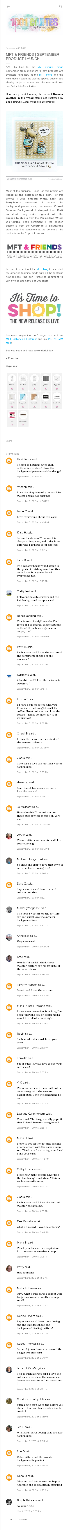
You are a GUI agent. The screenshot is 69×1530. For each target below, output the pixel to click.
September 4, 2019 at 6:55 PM (32, 1211)
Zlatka (21, 758)
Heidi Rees (24, 459)
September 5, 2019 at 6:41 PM (32, 1416)
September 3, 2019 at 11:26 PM (33, 873)
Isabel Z (22, 511)
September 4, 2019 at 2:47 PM (33, 1103)
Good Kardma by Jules (31, 1399)
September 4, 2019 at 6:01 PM (32, 1186)
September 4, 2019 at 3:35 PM (32, 1127)
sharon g (22, 782)
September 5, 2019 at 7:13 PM (32, 1441)
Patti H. (22, 647)
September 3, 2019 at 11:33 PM (33, 925)
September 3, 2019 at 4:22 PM (33, 476)
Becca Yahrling (26, 616)
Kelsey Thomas (26, 1343)
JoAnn (21, 834)
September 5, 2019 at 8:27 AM (32, 1333)
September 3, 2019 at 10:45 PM (33, 796)
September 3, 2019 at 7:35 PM (32, 664)
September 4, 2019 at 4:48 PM (33, 1158)
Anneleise (23, 935)
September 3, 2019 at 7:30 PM (33, 636)
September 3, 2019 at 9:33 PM (32, 772)
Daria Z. (22, 883)
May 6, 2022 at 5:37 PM (29, 1511)
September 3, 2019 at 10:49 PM (33, 824)
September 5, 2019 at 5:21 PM (32, 1388)
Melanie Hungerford (30, 859)
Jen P (20, 1427)
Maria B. (22, 1138)
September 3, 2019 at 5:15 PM (32, 550)
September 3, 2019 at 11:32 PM (33, 897)
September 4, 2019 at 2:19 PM (32, 1047)
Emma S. (23, 699)
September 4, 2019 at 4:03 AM (33, 974)
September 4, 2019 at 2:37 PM (33, 1072)
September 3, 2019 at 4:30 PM (33, 501)
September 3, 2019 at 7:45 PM (32, 688)
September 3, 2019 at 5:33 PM (32, 581)
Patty (20, 1267)
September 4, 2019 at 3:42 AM (33, 946)
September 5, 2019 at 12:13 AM (32, 1277)
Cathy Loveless (26, 1169)
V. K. (19, 1082)
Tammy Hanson (27, 984)
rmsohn (22, 487)
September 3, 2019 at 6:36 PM (32, 605)
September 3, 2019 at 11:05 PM (33, 848)
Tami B (21, 560)
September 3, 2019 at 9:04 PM (33, 747)
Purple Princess (27, 1500)
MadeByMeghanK (28, 908)
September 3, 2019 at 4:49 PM (33, 522)
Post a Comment (16, 1519)
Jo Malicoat (24, 807)
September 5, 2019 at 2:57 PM (32, 1357)
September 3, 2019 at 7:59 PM (32, 723)
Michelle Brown (27, 1288)
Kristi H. (22, 532)
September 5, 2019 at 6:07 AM (33, 1305)
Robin (20, 1033)
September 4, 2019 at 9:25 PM (32, 1256)
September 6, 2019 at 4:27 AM (33, 1490)
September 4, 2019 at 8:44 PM (33, 1232)
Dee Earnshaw (26, 1221)
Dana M (22, 1476)
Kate (20, 957)
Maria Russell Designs (31, 1006)
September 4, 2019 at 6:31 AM (32, 1023)
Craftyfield (23, 591)
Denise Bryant (26, 1316)
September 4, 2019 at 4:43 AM (33, 995)
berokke (22, 1058)
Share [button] (9, 441)
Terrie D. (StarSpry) (29, 1368)
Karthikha (23, 674)
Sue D (21, 1451)
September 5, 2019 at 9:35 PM (32, 1465)
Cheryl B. (22, 733)
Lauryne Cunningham (31, 1113)
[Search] (61, 5)
